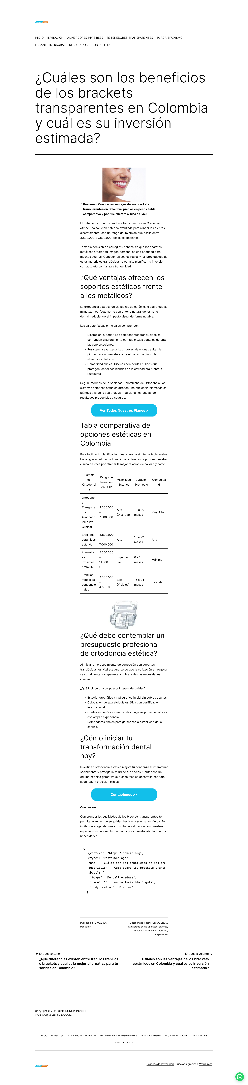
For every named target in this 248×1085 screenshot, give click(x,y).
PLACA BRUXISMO (170, 37)
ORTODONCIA (160, 922)
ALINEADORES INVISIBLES (85, 37)
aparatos (152, 926)
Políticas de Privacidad (160, 1064)
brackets (139, 930)
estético (149, 930)
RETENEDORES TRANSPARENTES (130, 37)
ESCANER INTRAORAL (50, 45)
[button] (239, 1076)
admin (88, 926)
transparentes (160, 934)
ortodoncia (161, 930)
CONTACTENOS (102, 45)
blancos (163, 926)
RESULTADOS (78, 45)
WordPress (205, 1064)
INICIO (39, 37)
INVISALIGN (55, 37)
